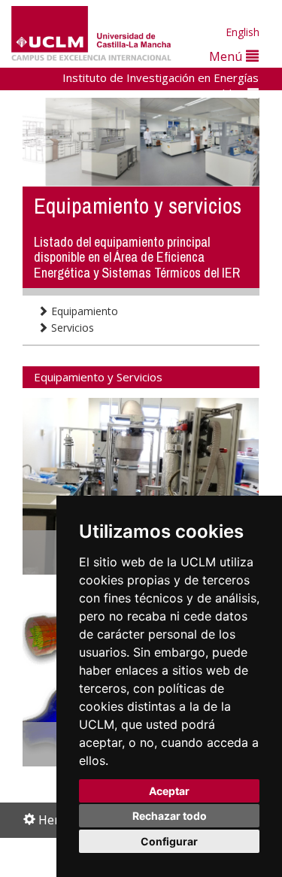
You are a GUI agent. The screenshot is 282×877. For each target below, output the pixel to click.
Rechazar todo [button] (169, 815)
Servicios (71, 327)
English (242, 32)
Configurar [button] (169, 841)
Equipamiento (83, 311)
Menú (227, 56)
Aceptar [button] (169, 790)
